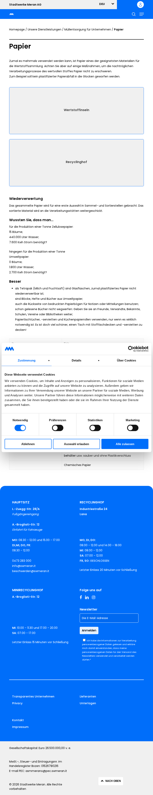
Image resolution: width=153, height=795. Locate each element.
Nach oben (113, 780)
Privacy (17, 703)
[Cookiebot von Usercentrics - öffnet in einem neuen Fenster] (131, 349)
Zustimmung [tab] (26, 360)
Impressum (20, 727)
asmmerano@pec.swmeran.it (46, 771)
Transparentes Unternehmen (33, 696)
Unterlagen (88, 703)
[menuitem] (104, 3)
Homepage (17, 29)
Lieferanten (88, 696)
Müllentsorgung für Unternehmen (87, 29)
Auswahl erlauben (76, 443)
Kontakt (18, 720)
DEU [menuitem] (102, 4)
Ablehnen (28, 443)
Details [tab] (76, 360)
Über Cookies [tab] (126, 360)
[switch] (57, 428)
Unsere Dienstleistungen (44, 29)
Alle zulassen (125, 443)
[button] (141, 14)
